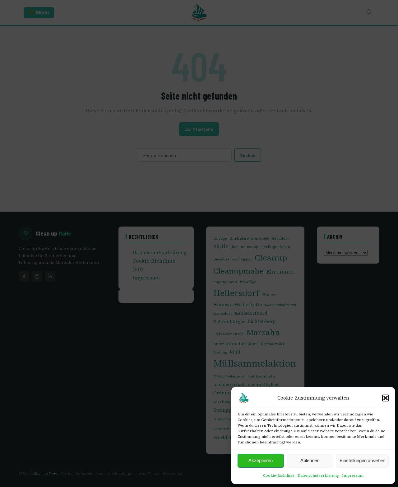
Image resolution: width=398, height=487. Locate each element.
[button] (385, 398)
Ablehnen (309, 460)
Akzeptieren (260, 460)
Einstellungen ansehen (362, 460)
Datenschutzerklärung (318, 475)
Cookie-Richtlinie (278, 475)
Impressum (352, 475)
